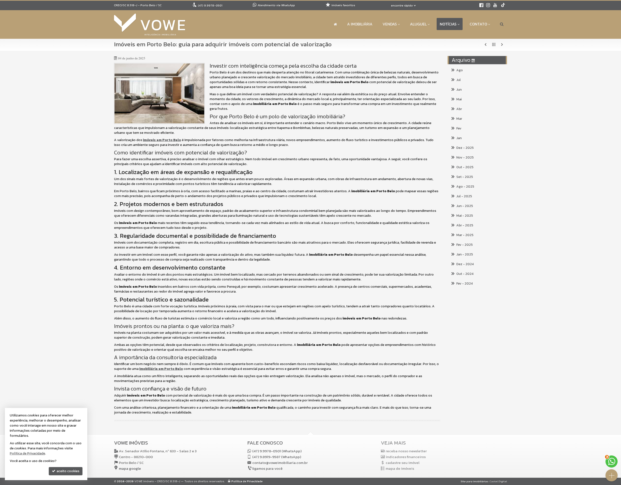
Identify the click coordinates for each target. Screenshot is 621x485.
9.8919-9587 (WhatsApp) (276, 457)
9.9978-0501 (210, 5)
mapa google (130, 468)
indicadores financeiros (406, 457)
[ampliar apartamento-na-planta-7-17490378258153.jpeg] (159, 93)
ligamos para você (267, 468)
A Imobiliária (359, 24)
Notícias (448, 24)
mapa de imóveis (400, 468)
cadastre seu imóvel (402, 462)
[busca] (502, 24)
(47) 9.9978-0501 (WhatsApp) (277, 451)
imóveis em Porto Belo (162, 140)
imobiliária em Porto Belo (161, 368)
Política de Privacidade (247, 481)
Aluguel (418, 24)
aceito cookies (67, 471)
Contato (478, 24)
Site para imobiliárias (474, 481)
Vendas (390, 24)
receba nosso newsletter (406, 451)
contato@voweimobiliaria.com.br (280, 462)
